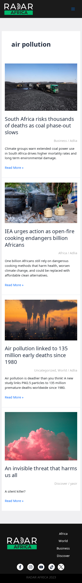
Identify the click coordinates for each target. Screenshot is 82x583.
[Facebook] (20, 567)
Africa (62, 253)
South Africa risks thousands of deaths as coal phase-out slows (39, 125)
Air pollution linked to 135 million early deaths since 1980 (36, 355)
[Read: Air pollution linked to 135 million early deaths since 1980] (41, 319)
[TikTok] (51, 567)
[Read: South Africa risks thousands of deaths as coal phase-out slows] (41, 87)
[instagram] (30, 567)
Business (60, 140)
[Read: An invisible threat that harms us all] (41, 435)
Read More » (14, 167)
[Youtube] (41, 567)
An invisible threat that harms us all (41, 472)
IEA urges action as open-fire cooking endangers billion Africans (39, 238)
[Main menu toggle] (73, 9)
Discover (60, 483)
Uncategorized (45, 370)
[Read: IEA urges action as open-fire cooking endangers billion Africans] (41, 202)
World (62, 370)
